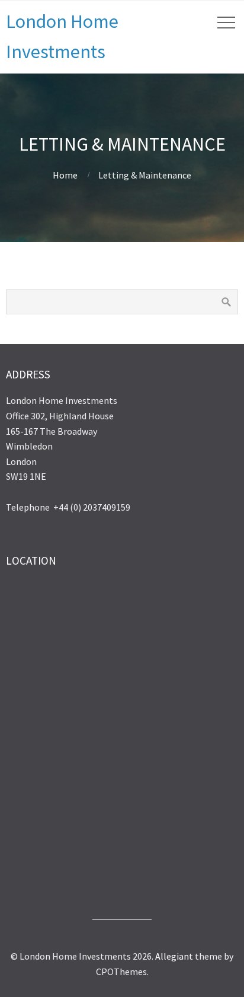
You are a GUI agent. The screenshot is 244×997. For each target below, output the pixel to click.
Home (65, 175)
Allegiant (174, 956)
